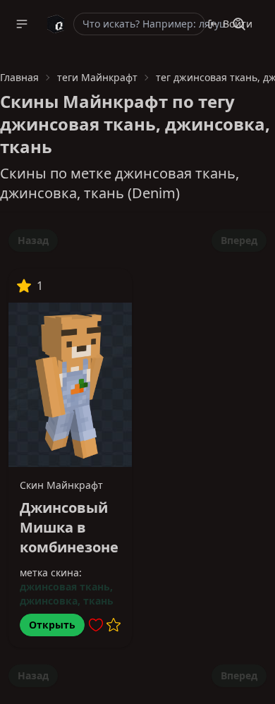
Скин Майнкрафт (61, 485)
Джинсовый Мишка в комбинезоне (69, 527)
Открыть (52, 624)
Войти (237, 23)
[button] (22, 24)
